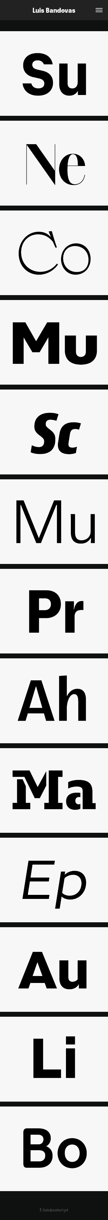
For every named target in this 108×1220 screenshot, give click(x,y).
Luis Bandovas (54, 10)
